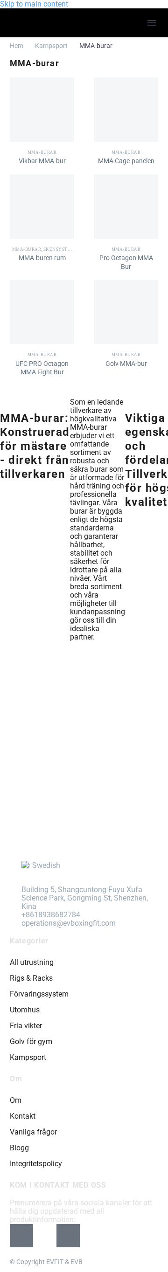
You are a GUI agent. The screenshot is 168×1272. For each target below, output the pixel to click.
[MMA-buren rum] (42, 206)
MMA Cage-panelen (126, 161)
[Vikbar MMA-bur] (42, 109)
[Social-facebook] (21, 1235)
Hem (16, 45)
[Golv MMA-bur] (126, 312)
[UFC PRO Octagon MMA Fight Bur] (42, 312)
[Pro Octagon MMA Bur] (126, 206)
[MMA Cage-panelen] (126, 109)
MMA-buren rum (42, 257)
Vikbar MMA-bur (42, 161)
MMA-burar (42, 152)
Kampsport (51, 45)
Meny (151, 23)
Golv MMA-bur (126, 363)
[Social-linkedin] (68, 1235)
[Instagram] (44, 1235)
